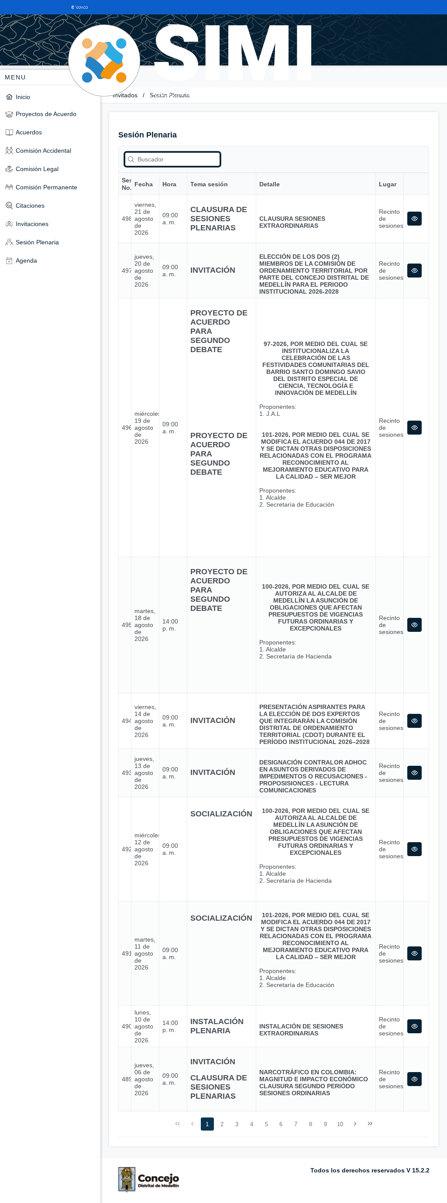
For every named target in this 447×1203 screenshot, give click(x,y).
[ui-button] (414, 219)
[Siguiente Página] (355, 1124)
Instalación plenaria (217, 1026)
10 (340, 1124)
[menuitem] (50, 97)
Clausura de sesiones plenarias (218, 218)
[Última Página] (369, 1124)
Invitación (212, 270)
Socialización (221, 813)
